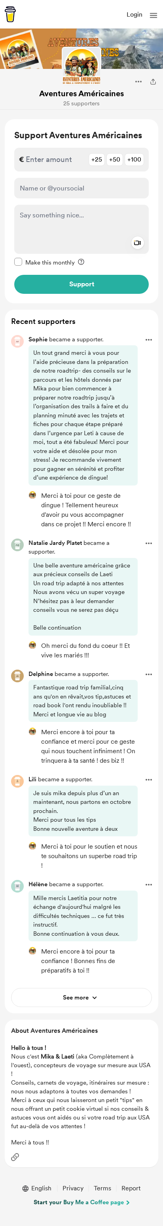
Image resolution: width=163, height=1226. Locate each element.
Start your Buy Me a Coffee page (79, 1202)
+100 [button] (134, 159)
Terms (102, 1188)
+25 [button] (96, 159)
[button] (153, 15)
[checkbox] (44, 262)
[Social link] (15, 1157)
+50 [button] (114, 159)
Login (134, 14)
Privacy (73, 1188)
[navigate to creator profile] (81, 66)
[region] (81, 211)
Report (130, 1188)
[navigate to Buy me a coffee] (10, 14)
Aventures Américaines (81, 93)
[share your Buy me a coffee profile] (153, 81)
